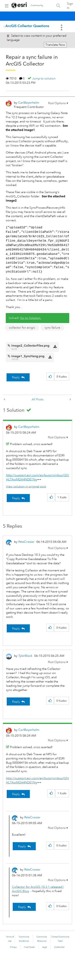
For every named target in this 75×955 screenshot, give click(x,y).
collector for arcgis (22, 328)
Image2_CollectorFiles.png (30, 345)
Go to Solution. (30, 318)
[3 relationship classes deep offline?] (70, 399)
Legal (44, 947)
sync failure (52, 328)
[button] (58, 103)
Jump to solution (44, 78)
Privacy (13, 947)
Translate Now (55, 45)
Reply (16, 377)
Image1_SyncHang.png (27, 356)
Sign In (70, 6)
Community (37, 5)
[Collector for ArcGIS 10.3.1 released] (5, 399)
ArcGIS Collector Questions (27, 26)
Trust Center (29, 947)
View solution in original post (26, 486)
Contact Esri (59, 947)
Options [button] (62, 27)
